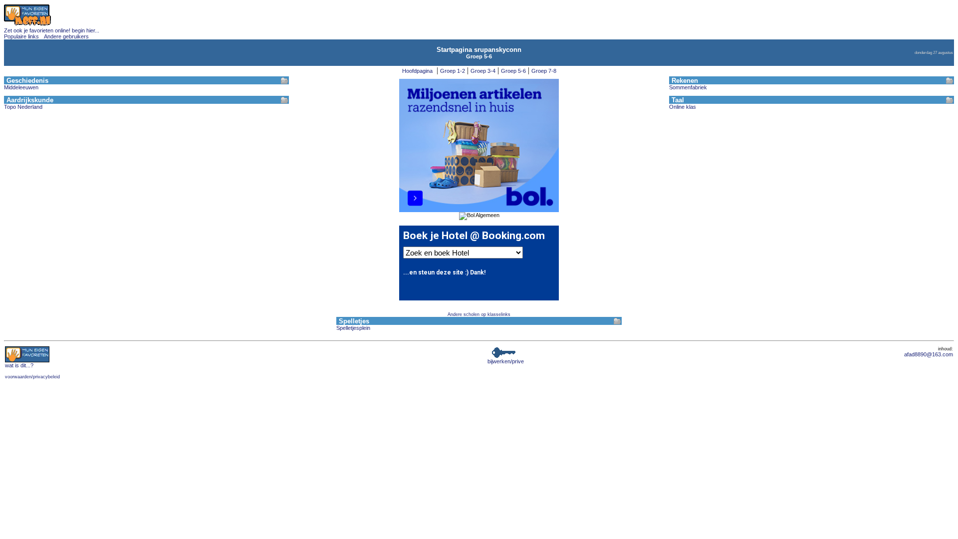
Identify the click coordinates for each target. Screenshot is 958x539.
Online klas (682, 107)
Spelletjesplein (353, 328)
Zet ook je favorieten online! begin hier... (51, 30)
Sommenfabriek (688, 87)
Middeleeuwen (21, 87)
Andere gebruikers (66, 36)
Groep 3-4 (483, 71)
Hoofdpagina (417, 71)
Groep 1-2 (452, 71)
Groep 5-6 (513, 71)
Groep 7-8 (543, 71)
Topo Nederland (23, 107)
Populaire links (21, 36)
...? (19, 365)
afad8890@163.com (928, 354)
